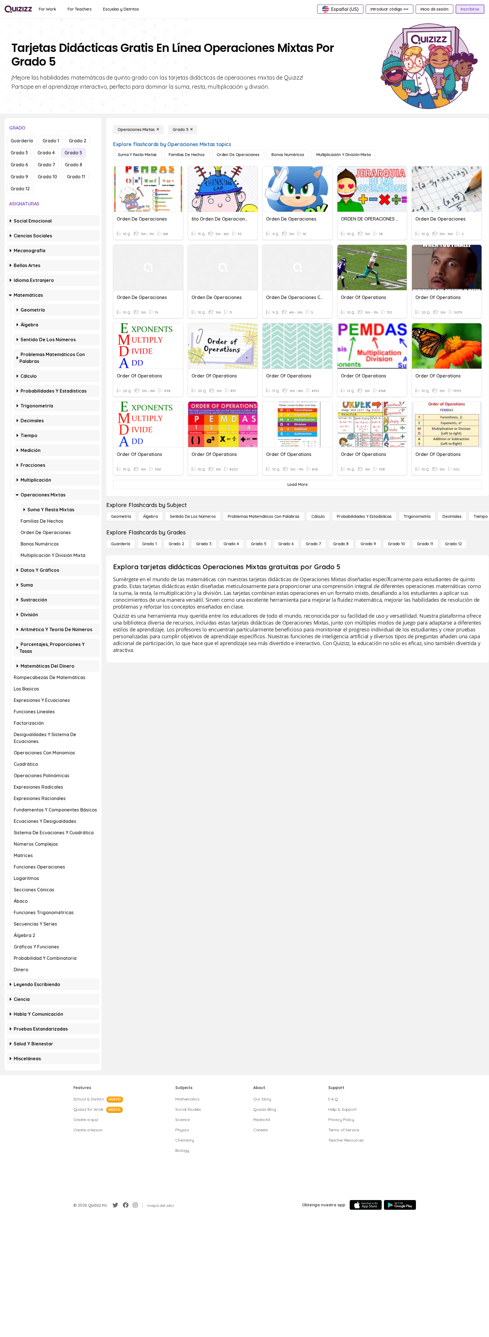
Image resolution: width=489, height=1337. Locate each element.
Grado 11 (76, 176)
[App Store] (366, 1205)
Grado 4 (46, 152)
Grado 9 (19, 176)
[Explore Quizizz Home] (18, 9)
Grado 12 (20, 188)
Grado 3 (19, 152)
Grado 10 (47, 176)
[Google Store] (400, 1205)
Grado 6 (19, 164)
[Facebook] (125, 1205)
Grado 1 (51, 141)
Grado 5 (73, 152)
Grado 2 (77, 141)
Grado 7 (46, 164)
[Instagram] (135, 1205)
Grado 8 (73, 164)
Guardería (22, 141)
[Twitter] (115, 1205)
